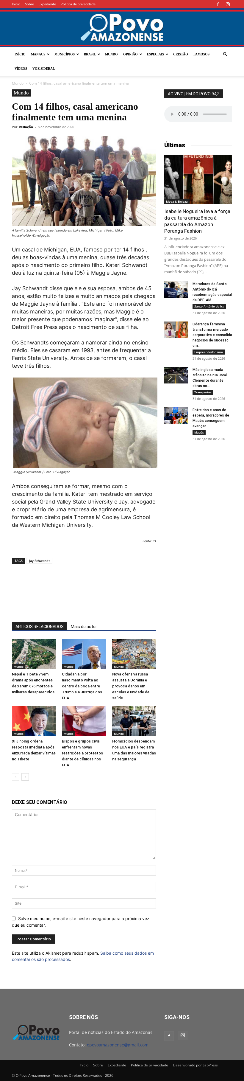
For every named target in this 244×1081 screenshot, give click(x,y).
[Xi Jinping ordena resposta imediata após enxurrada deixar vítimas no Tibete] (34, 721)
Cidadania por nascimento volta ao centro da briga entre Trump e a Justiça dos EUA (82, 686)
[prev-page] (15, 777)
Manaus (38, 54)
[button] (225, 54)
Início (16, 4)
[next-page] (25, 777)
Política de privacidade (78, 4)
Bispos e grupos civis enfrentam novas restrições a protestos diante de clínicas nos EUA (82, 753)
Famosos (201, 54)
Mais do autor (84, 626)
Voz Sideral (43, 68)
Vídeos (21, 68)
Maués (199, 432)
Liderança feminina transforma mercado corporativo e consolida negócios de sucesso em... (212, 335)
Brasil (90, 54)
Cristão (180, 54)
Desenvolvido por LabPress (195, 1065)
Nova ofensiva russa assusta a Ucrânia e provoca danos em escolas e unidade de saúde (130, 686)
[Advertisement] (198, 484)
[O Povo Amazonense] (122, 28)
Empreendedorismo (208, 352)
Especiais (155, 54)
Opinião (130, 54)
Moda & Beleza (177, 201)
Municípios (64, 54)
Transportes (203, 392)
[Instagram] (227, 4)
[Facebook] (217, 4)
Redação (26, 127)
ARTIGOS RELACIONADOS (39, 626)
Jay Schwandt (39, 560)
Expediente (47, 4)
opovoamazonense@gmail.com (117, 1045)
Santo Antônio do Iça (209, 306)
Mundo (111, 54)
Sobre (29, 4)
